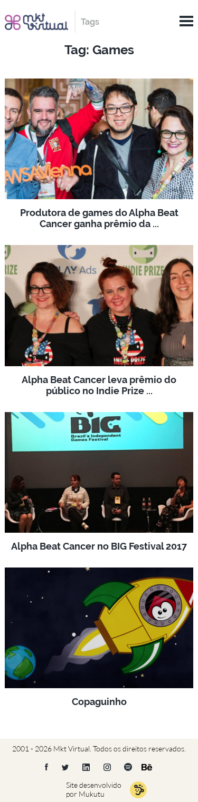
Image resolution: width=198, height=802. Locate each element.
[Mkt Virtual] (36, 20)
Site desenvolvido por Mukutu (93, 789)
